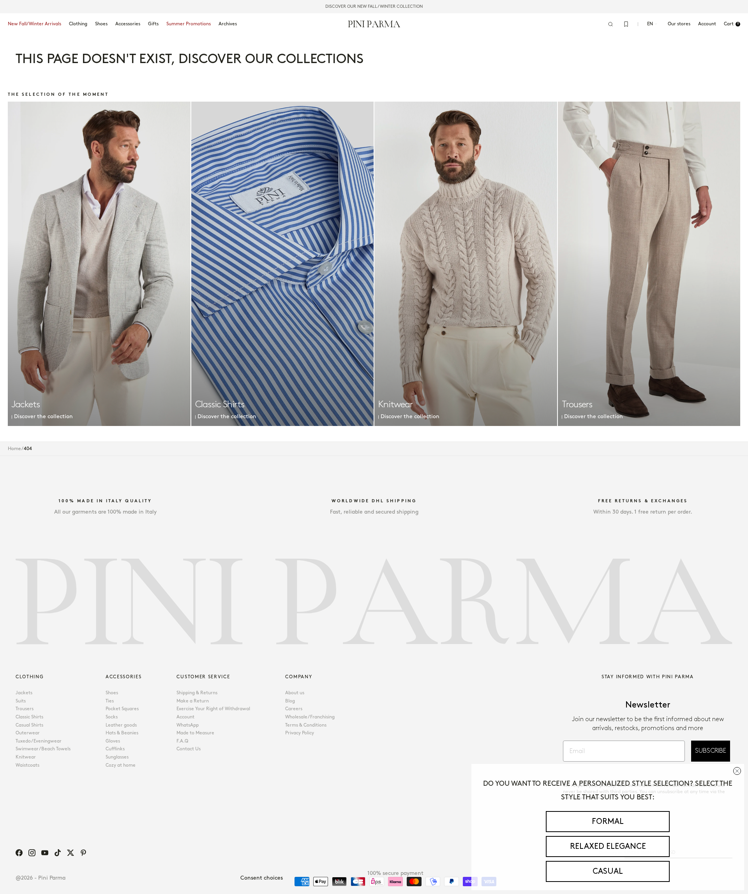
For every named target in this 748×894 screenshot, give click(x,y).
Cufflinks (115, 749)
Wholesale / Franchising (310, 717)
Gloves (113, 741)
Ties (110, 701)
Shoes (101, 24)
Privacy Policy (299, 733)
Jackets (24, 693)
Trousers (25, 709)
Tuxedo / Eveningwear (39, 741)
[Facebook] (19, 852)
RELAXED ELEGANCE (608, 846)
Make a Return (192, 701)
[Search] (610, 24)
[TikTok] (57, 852)
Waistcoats (27, 765)
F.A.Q (182, 741)
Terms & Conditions (305, 725)
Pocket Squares (122, 709)
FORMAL (608, 821)
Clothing (78, 24)
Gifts (153, 24)
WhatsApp (187, 725)
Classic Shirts (29, 717)
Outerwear (28, 733)
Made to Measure (195, 733)
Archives (228, 24)
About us (294, 693)
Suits (21, 701)
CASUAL (608, 871)
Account (185, 717)
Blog (290, 701)
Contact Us (188, 749)
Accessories (127, 24)
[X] (70, 852)
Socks (112, 717)
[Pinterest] (83, 852)
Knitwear (26, 757)
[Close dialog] (737, 771)
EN (650, 24)
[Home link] (374, 24)
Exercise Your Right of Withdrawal (213, 709)
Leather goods (121, 725)
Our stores (679, 24)
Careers (293, 709)
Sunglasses (117, 757)
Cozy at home (121, 765)
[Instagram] (31, 852)
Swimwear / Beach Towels (43, 749)
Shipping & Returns (196, 693)
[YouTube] (44, 852)
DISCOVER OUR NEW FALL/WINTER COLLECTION (374, 7)
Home (14, 449)
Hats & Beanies (122, 733)
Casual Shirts (29, 725)
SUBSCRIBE (710, 751)
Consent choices (261, 877)
